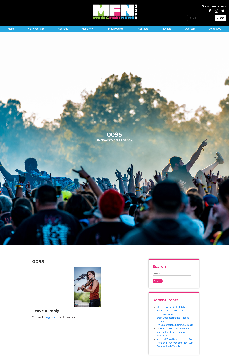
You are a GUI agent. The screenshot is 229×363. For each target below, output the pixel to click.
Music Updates (116, 28)
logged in (50, 317)
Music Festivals (36, 28)
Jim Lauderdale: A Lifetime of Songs (175, 324)
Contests (143, 28)
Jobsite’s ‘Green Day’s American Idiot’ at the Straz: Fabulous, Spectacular (173, 332)
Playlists (166, 28)
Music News (88, 28)
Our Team (190, 28)
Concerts (63, 28)
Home (11, 28)
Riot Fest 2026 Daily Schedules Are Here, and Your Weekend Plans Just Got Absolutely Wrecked (175, 343)
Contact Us (215, 28)
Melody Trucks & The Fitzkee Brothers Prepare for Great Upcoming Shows (172, 310)
